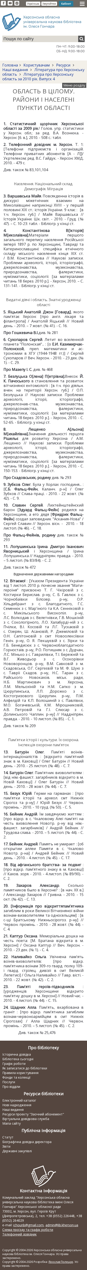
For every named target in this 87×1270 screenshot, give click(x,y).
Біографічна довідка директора (27, 1142)
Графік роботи (14, 1063)
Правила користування (20, 1073)
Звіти (6, 1146)
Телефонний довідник (19, 1234)
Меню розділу (74, 85)
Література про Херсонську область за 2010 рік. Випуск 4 (38, 76)
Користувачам (37, 65)
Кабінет (66, 3)
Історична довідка (16, 1054)
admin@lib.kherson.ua (61, 1225)
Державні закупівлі (17, 1151)
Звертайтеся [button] (49, 3)
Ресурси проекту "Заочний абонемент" (33, 1114)
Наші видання (15, 69)
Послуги (8, 1082)
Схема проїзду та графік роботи (27, 1229)
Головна (10, 65)
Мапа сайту (11, 1123)
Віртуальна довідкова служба (25, 1119)
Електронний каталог (19, 1100)
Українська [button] (33, 3)
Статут (7, 1137)
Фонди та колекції (16, 1077)
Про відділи (11, 1086)
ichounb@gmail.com (28, 1225)
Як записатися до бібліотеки (24, 1068)
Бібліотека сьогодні (17, 1059)
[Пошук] (81, 39)
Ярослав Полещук (60, 1262)
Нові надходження (16, 1105)
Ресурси (63, 65)
